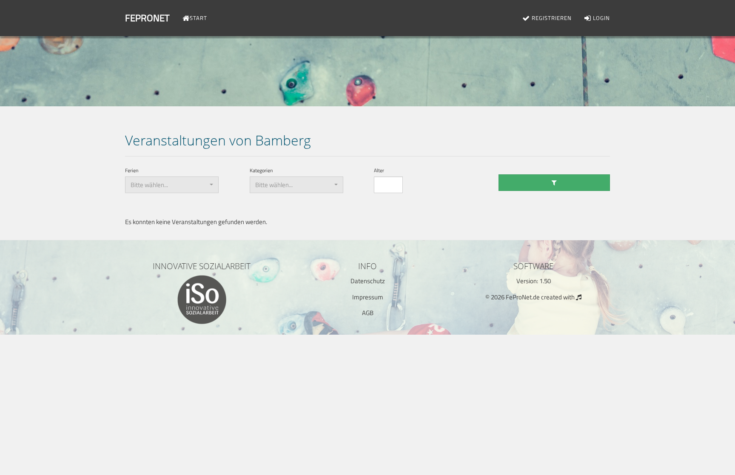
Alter (379, 170)
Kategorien (261, 170)
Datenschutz (367, 281)
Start (198, 18)
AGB (367, 313)
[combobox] (172, 184)
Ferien (131, 170)
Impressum (367, 297)
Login (600, 18)
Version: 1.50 (533, 281)
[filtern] (554, 182)
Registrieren (551, 18)
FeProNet (147, 18)
